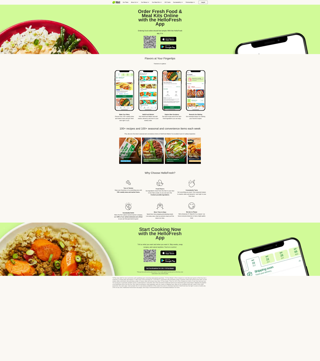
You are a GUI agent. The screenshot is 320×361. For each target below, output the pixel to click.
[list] (160, 94)
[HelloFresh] (116, 2)
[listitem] (128, 187)
